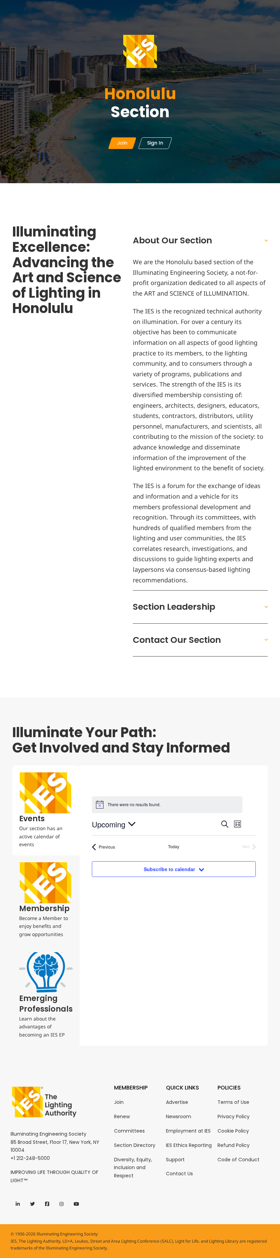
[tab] (46, 810)
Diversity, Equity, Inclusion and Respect (133, 1167)
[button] (200, 240)
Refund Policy (234, 1145)
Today (173, 846)
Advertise (177, 1102)
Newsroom (178, 1116)
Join (119, 1102)
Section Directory (134, 1145)
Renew (122, 1116)
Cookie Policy (233, 1130)
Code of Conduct (239, 1159)
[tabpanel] (173, 873)
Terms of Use (233, 1102)
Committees (129, 1130)
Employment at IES (188, 1130)
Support (175, 1159)
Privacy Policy (234, 1116)
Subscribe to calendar (169, 869)
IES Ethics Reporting (189, 1145)
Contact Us (179, 1173)
